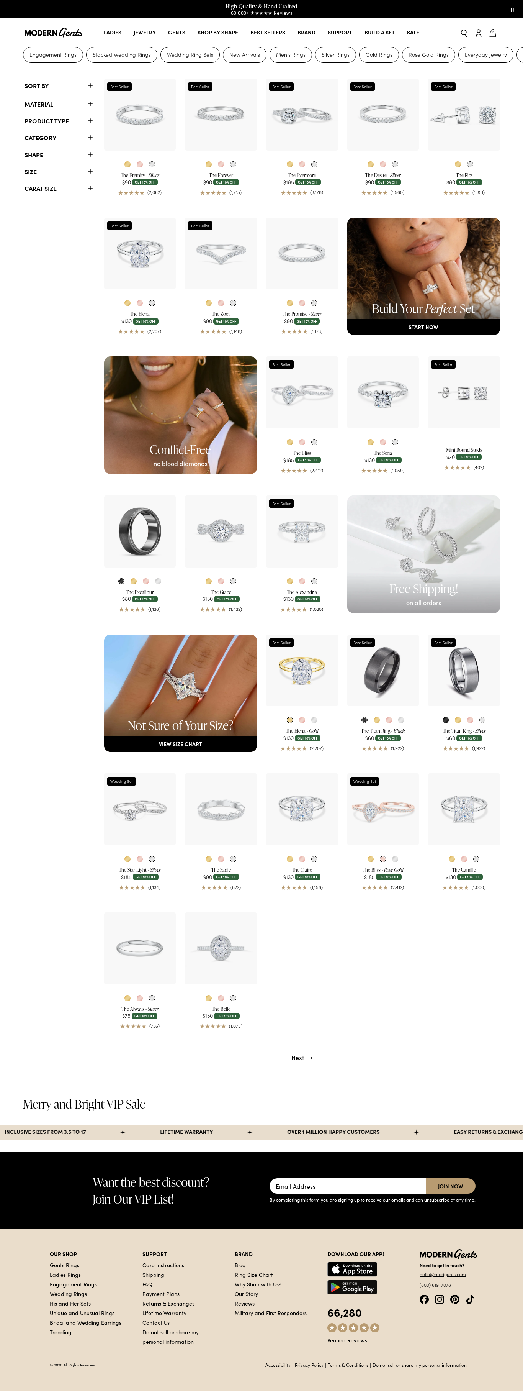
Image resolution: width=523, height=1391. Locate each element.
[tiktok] (470, 1298)
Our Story (246, 1294)
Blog (240, 1265)
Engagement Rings (53, 54)
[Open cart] (493, 33)
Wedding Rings (68, 1294)
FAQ (147, 1284)
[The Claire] (302, 809)
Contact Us (156, 1322)
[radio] (127, 164)
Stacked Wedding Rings (122, 54)
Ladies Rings (65, 1274)
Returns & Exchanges (168, 1303)
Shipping (153, 1274)
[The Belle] (221, 948)
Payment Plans (161, 1294)
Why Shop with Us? (258, 1284)
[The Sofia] (383, 392)
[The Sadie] (221, 809)
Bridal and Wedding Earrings (85, 1322)
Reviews (245, 1303)
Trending (61, 1332)
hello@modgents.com (443, 1274)
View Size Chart (180, 744)
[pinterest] (454, 1298)
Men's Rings (291, 54)
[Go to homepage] (53, 33)
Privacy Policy (309, 1365)
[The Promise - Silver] (302, 254)
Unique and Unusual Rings (82, 1313)
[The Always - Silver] (140, 948)
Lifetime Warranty (164, 1313)
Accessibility (278, 1365)
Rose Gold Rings (429, 54)
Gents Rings (64, 1265)
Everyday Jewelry (486, 54)
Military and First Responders (271, 1313)
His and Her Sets (70, 1303)
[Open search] (464, 33)
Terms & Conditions (348, 1365)
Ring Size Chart (254, 1274)
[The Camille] (464, 809)
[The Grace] (221, 531)
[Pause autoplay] (512, 9)
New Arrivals (244, 54)
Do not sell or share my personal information (420, 1365)
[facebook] (424, 1298)
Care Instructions (163, 1265)
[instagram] (439, 1298)
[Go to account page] (478, 33)
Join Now (450, 1186)
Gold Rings (379, 54)
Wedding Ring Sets (190, 54)
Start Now (423, 327)
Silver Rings (336, 54)
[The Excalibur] (140, 531)
